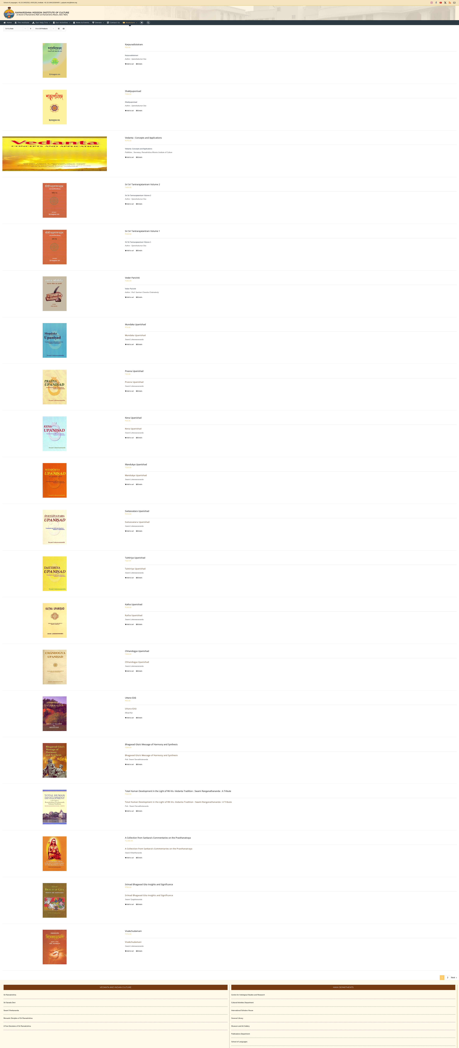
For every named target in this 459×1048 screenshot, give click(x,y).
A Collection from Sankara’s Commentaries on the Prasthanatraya (158, 837)
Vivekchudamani (133, 931)
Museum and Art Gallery (240, 1026)
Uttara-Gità (130, 697)
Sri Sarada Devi (9, 1002)
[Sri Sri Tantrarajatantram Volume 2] (54, 200)
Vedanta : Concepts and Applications (143, 137)
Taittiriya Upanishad (135, 557)
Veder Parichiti (132, 277)
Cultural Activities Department (242, 1002)
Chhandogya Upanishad (137, 651)
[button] (148, 22)
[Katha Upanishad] (54, 620)
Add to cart (130, 64)
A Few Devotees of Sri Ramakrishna (17, 1026)
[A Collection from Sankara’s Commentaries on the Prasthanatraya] (54, 853)
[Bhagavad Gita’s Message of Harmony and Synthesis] (54, 760)
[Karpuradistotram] (54, 60)
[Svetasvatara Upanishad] (54, 527)
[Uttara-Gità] (54, 713)
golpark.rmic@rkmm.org (69, 2)
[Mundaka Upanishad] (54, 340)
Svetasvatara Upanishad (137, 511)
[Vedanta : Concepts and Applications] (54, 153)
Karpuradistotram (134, 44)
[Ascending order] (30, 28)
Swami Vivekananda (11, 1010)
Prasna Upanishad (134, 371)
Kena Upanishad (133, 417)
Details (140, 64)
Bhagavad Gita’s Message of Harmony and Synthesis (151, 744)
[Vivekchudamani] (54, 947)
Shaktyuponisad (133, 91)
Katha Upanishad (133, 604)
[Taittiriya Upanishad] (54, 573)
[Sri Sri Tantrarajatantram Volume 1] (54, 247)
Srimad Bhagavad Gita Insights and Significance (149, 884)
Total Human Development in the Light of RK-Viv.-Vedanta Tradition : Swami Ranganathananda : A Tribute (178, 791)
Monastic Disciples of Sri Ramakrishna (18, 1018)
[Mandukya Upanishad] (54, 480)
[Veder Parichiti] (54, 293)
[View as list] (63, 28)
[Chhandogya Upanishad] (54, 667)
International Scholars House (242, 1010)
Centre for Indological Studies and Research (248, 995)
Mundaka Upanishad (135, 324)
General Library (237, 1018)
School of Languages (239, 1042)
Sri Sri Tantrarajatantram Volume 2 (142, 184)
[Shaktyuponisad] (54, 107)
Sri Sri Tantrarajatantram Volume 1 (142, 231)
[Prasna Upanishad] (54, 387)
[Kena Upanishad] (54, 433)
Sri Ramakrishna (10, 995)
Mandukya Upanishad (136, 464)
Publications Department (240, 1034)
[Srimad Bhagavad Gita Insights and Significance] (54, 900)
